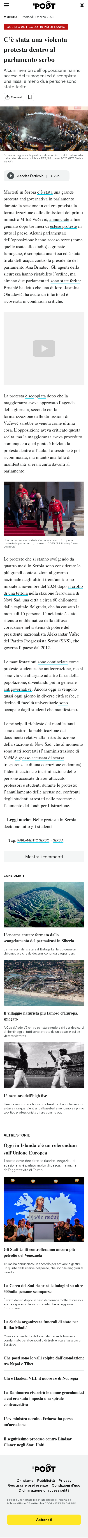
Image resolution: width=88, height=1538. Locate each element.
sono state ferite (65, 281)
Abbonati (44, 1519)
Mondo (10, 17)
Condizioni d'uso (66, 1485)
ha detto (26, 287)
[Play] (10, 175)
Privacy (65, 1480)
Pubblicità (46, 1480)
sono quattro (15, 730)
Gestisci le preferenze (28, 1485)
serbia (58, 840)
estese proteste (63, 226)
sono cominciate (53, 662)
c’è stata (45, 192)
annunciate (59, 219)
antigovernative (18, 689)
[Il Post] (43, 5)
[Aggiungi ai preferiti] (30, 97)
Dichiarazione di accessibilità (44, 1490)
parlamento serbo (33, 840)
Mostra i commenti (44, 857)
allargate (35, 675)
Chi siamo (25, 1480)
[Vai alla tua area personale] (82, 5)
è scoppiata (35, 396)
